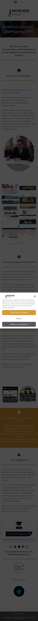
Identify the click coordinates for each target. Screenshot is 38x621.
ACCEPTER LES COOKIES (19, 312)
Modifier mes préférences (19, 324)
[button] (35, 296)
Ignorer (19, 318)
